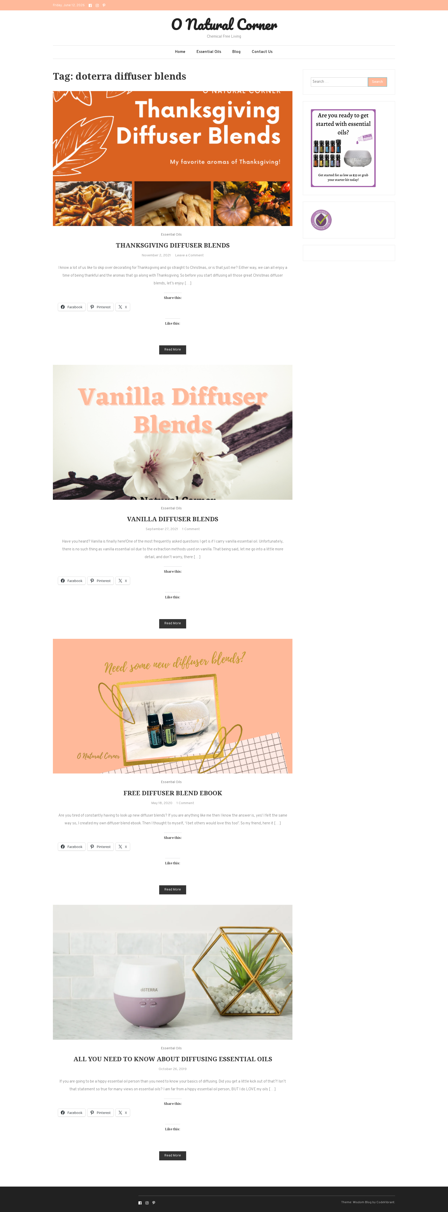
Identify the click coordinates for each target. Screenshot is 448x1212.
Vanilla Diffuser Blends (172, 519)
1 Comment (191, 529)
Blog (236, 52)
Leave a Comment (189, 255)
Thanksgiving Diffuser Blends (173, 245)
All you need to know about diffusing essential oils (172, 1058)
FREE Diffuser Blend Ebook (172, 793)
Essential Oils (209, 52)
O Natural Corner (224, 24)
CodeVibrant (385, 1202)
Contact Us (262, 52)
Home (180, 52)
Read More (172, 350)
